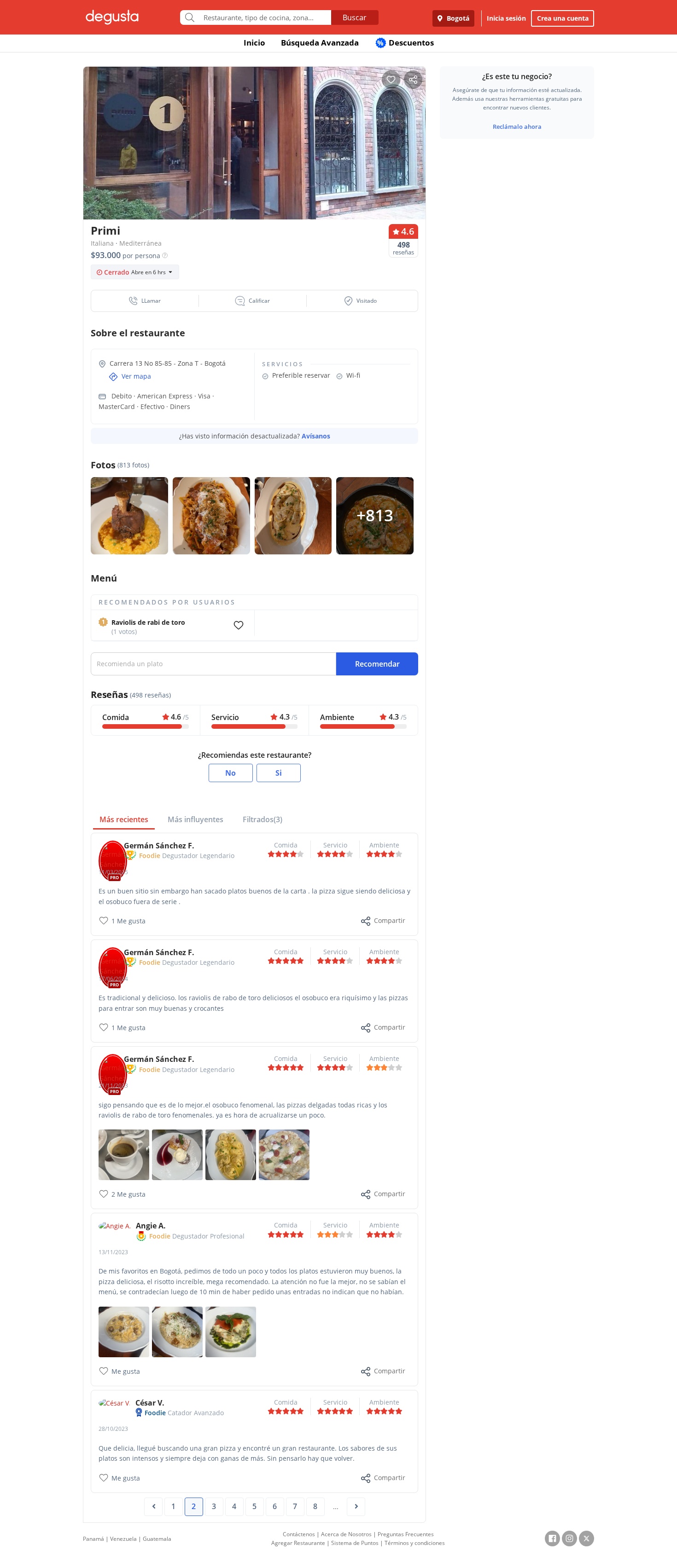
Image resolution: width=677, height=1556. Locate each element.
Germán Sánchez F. (159, 846)
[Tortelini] (230, 1154)
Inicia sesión (506, 18)
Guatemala (157, 1539)
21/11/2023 (113, 1085)
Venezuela (123, 1539)
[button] (145, 301)
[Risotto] (177, 1330)
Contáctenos (299, 1534)
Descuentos (405, 42)
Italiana (102, 243)
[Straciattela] (284, 1154)
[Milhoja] (177, 1154)
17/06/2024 (113, 979)
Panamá (93, 1539)
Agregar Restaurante (298, 1543)
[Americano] (124, 1154)
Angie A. (151, 1226)
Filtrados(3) (262, 819)
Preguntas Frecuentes (406, 1534)
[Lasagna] (230, 1330)
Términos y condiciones (415, 1543)
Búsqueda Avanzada (320, 42)
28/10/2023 (113, 1429)
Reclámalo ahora (517, 126)
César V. (149, 1403)
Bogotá (457, 18)
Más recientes (123, 819)
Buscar (355, 17)
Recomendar (377, 664)
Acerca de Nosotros (346, 1534)
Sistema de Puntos (355, 1543)
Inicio (254, 42)
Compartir (389, 920)
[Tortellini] (124, 1330)
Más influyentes (195, 819)
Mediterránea (140, 243)
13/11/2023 (113, 1252)
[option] (254, 161)
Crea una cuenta (563, 18)
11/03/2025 (113, 872)
